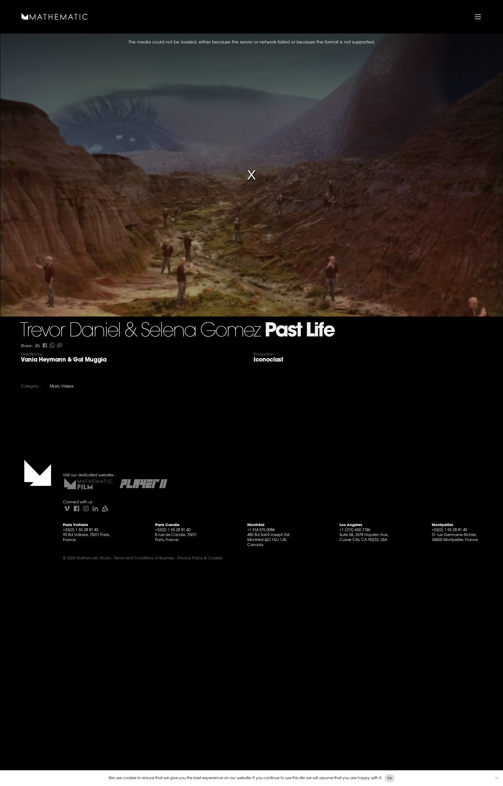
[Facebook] (76, 508)
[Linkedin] (95, 508)
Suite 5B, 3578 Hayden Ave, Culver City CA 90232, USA (364, 537)
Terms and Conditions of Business (144, 557)
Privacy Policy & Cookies (199, 557)
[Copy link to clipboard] (59, 345)
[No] (496, 778)
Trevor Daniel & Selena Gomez (140, 331)
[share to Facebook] (45, 345)
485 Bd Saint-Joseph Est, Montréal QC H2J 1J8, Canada (268, 539)
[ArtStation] (105, 508)
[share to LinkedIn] (37, 345)
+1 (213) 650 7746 (355, 529)
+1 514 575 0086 (261, 529)
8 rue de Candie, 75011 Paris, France (176, 537)
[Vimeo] (67, 508)
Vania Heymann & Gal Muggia (64, 360)
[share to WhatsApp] (52, 345)
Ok (389, 778)
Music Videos (62, 386)
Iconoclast (268, 360)
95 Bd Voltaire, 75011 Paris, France (86, 537)
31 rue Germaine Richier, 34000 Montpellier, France (455, 537)
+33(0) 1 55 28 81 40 (80, 529)
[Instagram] (86, 508)
